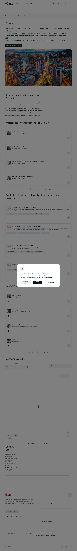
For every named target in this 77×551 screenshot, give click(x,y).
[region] (38, 275)
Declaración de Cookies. (47, 277)
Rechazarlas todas (25, 282)
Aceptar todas (37, 282)
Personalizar (52, 282)
